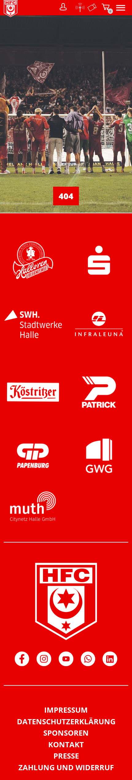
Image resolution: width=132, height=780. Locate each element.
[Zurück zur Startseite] (10, 15)
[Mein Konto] (63, 7)
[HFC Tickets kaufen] (92, 7)
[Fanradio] (78, 7)
